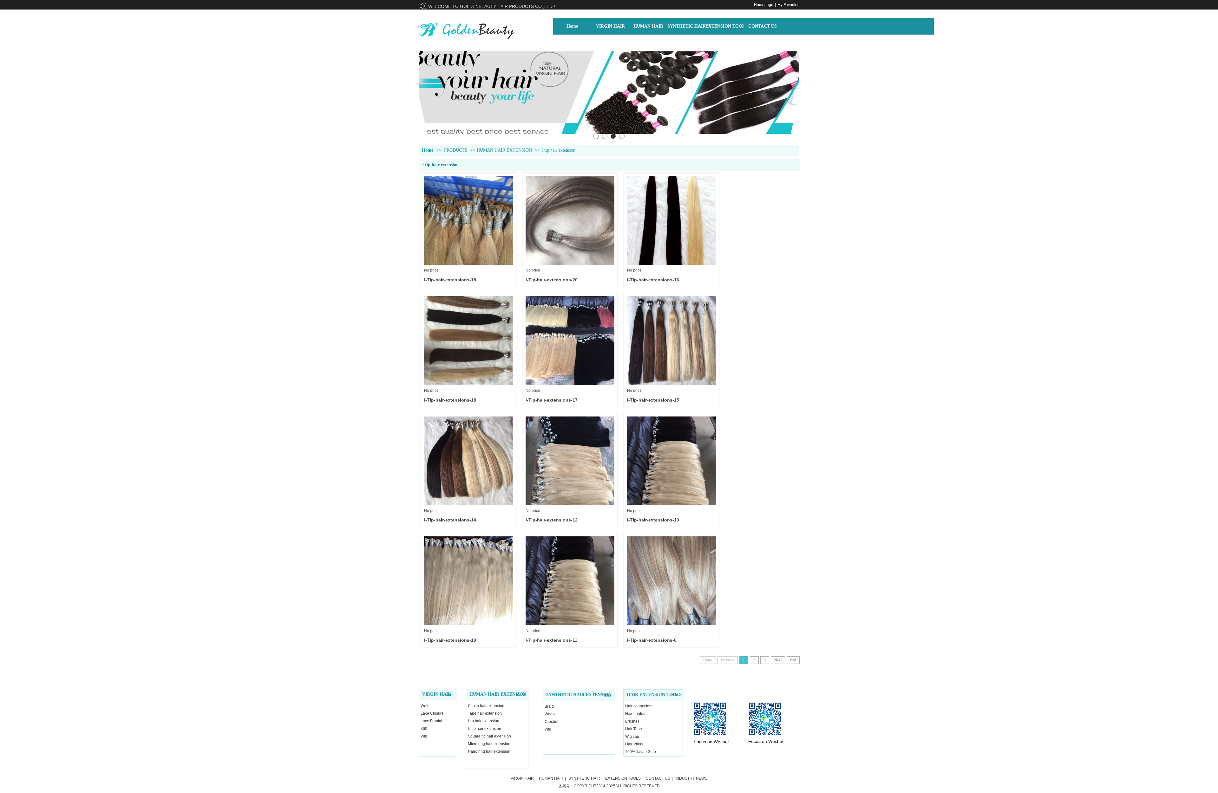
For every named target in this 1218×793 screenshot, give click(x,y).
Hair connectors (638, 706)
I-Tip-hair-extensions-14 (450, 519)
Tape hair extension (485, 713)
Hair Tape (633, 729)
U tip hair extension (484, 728)
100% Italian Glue (640, 752)
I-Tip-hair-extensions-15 (653, 400)
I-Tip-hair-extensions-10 (450, 640)
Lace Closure (432, 713)
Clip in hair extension (486, 706)
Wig (424, 736)
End (793, 660)
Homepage (763, 5)
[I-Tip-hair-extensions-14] (468, 460)
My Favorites (788, 5)
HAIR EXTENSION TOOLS (654, 694)
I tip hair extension (558, 150)
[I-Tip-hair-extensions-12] (570, 460)
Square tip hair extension (489, 736)
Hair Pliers (634, 744)
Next (778, 660)
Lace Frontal (431, 721)
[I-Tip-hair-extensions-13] (671, 460)
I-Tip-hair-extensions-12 (552, 519)
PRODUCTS (455, 150)
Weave (551, 714)
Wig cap (632, 736)
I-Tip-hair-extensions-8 (652, 640)
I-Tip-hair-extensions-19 (450, 279)
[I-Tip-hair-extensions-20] (570, 220)
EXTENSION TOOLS (623, 778)
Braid (549, 706)
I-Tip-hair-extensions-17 (552, 400)
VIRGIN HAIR (436, 694)
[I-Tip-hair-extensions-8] (671, 580)
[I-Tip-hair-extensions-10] (468, 580)
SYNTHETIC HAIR (584, 778)
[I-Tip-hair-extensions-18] (468, 340)
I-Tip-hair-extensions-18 (450, 400)
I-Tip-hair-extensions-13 (653, 519)
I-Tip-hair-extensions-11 (551, 640)
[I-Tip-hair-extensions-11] (570, 580)
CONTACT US (658, 778)
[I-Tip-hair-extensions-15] (671, 340)
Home (427, 150)
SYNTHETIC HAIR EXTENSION (579, 694)
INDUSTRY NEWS (691, 778)
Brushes (632, 721)
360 (424, 728)
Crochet (551, 721)
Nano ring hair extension (489, 751)
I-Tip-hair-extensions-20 (552, 279)
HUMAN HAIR (551, 778)
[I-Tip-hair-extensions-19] (468, 220)
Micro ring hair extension (489, 744)
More (449, 695)
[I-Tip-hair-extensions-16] (671, 220)
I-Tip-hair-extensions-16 (653, 279)
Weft (424, 706)
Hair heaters (635, 713)
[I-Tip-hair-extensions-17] (570, 340)
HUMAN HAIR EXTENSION (504, 150)
